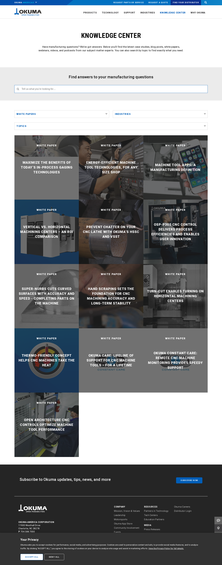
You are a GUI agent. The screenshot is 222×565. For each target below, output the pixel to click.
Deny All (54, 557)
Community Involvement (126, 528)
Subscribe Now (189, 480)
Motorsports (120, 519)
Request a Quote (158, 3)
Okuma (24, 3)
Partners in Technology (156, 511)
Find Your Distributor (186, 3)
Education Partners (154, 519)
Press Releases (152, 529)
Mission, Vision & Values (127, 511)
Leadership (119, 515)
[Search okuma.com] (205, 2)
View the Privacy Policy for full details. (166, 548)
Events (117, 532)
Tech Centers (151, 515)
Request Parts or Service (128, 3)
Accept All (31, 557)
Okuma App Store (123, 523)
